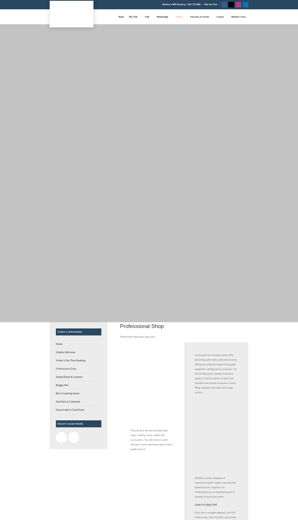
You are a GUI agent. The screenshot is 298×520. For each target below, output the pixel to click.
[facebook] (224, 4)
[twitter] (231, 4)
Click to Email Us (58, 386)
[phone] (215, 370)
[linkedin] (245, 4)
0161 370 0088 (194, 4)
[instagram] (238, 4)
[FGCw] (71, 7)
